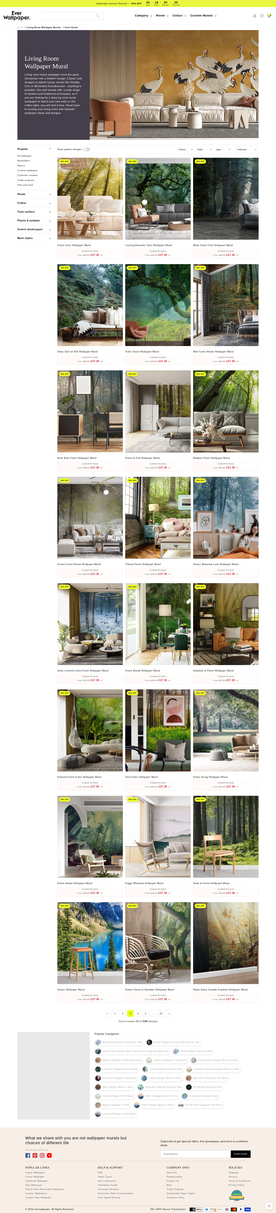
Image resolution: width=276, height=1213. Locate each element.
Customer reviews (27, 175)
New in (21, 165)
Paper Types (105, 1176)
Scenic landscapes (30, 229)
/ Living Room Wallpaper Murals (43, 27)
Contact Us (173, 1181)
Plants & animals (28, 220)
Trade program (25, 180)
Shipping (233, 1172)
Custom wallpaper (27, 170)
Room (21, 194)
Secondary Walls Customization (115, 1193)
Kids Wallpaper (33, 1185)
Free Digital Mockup (109, 1197)
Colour (22, 203)
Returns (233, 1176)
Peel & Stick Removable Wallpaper (44, 1189)
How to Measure (107, 1181)
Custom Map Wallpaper (38, 1197)
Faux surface (26, 211)
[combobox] (71, 15)
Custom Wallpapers (36, 1193)
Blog (169, 1185)
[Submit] (98, 15)
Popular (22, 149)
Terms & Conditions (240, 1181)
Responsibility (174, 1176)
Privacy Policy (236, 1185)
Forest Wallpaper (35, 1176)
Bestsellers (23, 160)
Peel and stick (25, 185)
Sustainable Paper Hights (181, 1193)
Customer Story (175, 1197)
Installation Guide (108, 1185)
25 (161, 1013)
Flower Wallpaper (35, 1172)
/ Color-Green (70, 27)
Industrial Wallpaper (36, 1181)
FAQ (100, 1172)
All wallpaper (24, 156)
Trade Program (175, 1189)
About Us (172, 1172)
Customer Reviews (108, 1189)
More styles (25, 238)
